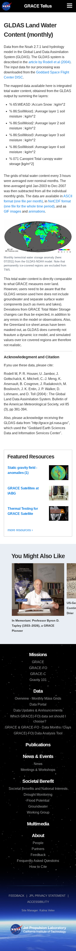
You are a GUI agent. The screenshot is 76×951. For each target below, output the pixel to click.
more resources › (20, 530)
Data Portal (38, 704)
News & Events (38, 756)
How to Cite (38, 866)
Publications (38, 744)
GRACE (38, 662)
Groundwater (38, 806)
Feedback (38, 855)
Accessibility (38, 901)
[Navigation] (69, 5)
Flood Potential (38, 800)
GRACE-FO (38, 668)
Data (37, 691)
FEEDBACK (16, 895)
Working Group (38, 812)
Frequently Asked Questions (38, 861)
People (38, 843)
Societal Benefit (38, 781)
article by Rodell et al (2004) (49, 62)
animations (36, 211)
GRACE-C (38, 674)
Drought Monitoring (38, 794)
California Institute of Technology (44, 933)
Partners (38, 849)
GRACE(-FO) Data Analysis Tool (38, 733)
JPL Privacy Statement (47, 895)
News (38, 764)
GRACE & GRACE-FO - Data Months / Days (38, 727)
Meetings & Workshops (38, 770)
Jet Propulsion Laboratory (44, 927)
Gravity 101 (38, 680)
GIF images (12, 211)
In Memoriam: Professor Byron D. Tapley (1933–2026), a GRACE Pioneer (35, 625)
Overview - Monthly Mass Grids (38, 698)
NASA (6, 6)
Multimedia (38, 823)
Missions (38, 654)
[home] (38, 6)
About (38, 835)
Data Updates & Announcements (38, 710)
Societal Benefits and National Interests (38, 788)
